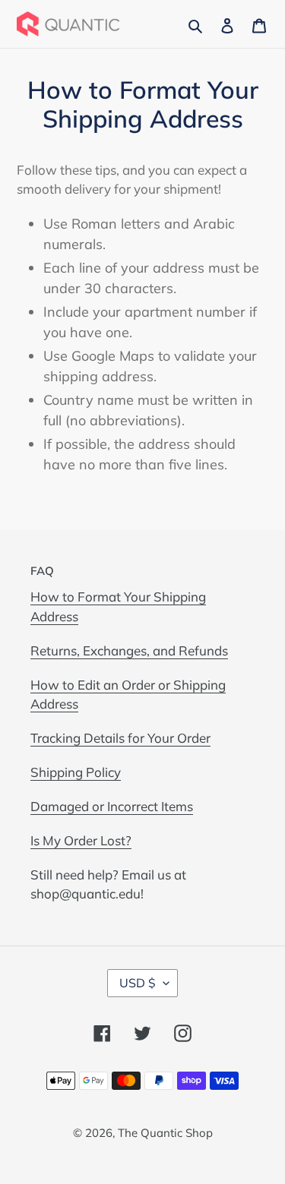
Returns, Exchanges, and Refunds (129, 650)
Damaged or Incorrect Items (111, 806)
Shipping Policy (75, 772)
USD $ (137, 982)
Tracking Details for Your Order (120, 738)
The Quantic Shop (165, 1133)
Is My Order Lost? (80, 840)
